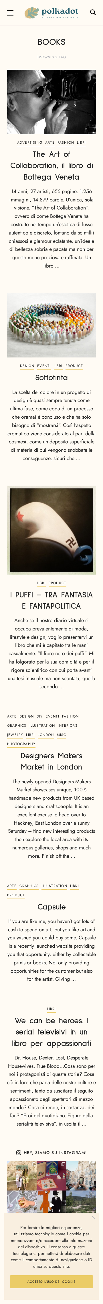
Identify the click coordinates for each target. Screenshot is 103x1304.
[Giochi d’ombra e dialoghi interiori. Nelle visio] (51, 1205)
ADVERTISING (29, 142)
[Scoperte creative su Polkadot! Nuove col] (81, 1175)
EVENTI (44, 365)
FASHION (66, 142)
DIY (40, 716)
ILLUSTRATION (42, 725)
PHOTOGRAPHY (21, 744)
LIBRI (81, 142)
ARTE (50, 142)
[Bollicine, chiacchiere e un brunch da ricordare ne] (81, 1205)
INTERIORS (68, 725)
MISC (61, 734)
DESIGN (27, 365)
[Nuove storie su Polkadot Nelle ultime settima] (22, 1175)
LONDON (46, 734)
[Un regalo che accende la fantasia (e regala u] (22, 1205)
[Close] (94, 1218)
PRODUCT (74, 365)
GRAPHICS (17, 725)
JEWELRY (15, 734)
